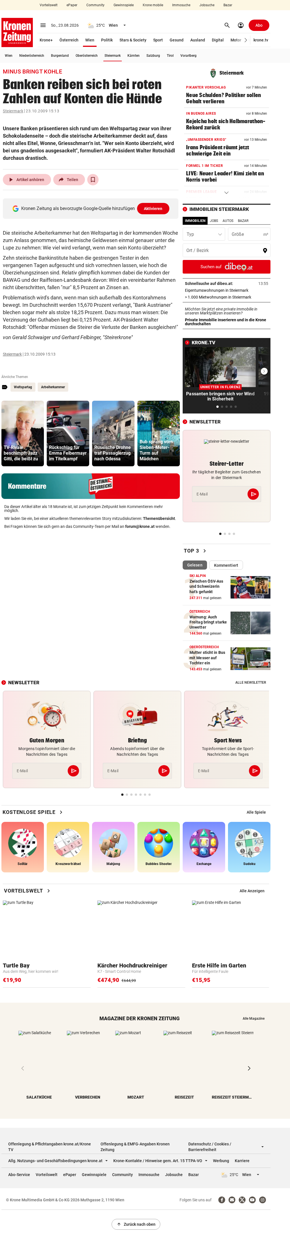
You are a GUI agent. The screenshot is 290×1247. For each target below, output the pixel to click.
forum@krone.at (140, 526)
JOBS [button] (214, 221)
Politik (107, 40)
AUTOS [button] (228, 221)
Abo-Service (19, 1174)
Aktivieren (153, 208)
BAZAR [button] (243, 221)
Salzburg (153, 56)
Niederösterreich (31, 56)
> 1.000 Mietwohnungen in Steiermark (226, 297)
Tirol (170, 56)
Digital (218, 40)
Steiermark (113, 56)
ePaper (72, 5)
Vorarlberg (188, 56)
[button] (246, 40)
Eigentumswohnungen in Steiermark (226, 290)
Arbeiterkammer (53, 387)
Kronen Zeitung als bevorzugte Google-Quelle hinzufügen (92, 208)
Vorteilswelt (48, 5)
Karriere (242, 1160)
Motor (236, 40)
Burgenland (60, 56)
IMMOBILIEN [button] (195, 221)
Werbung (221, 1160)
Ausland (197, 40)
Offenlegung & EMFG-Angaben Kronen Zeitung (135, 1147)
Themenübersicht (159, 518)
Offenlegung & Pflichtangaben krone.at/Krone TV (49, 1147)
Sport (158, 40)
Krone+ (46, 40)
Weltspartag (23, 387)
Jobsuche (206, 5)
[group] (22, 433)
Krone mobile (153, 5)
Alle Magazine (254, 1019)
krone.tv (260, 40)
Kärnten (133, 56)
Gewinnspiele (124, 5)
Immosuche (181, 5)
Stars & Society (133, 40)
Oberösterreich (87, 56)
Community (95, 5)
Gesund (177, 40)
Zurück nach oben (135, 1224)
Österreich (68, 40)
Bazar (227, 5)
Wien (89, 40)
